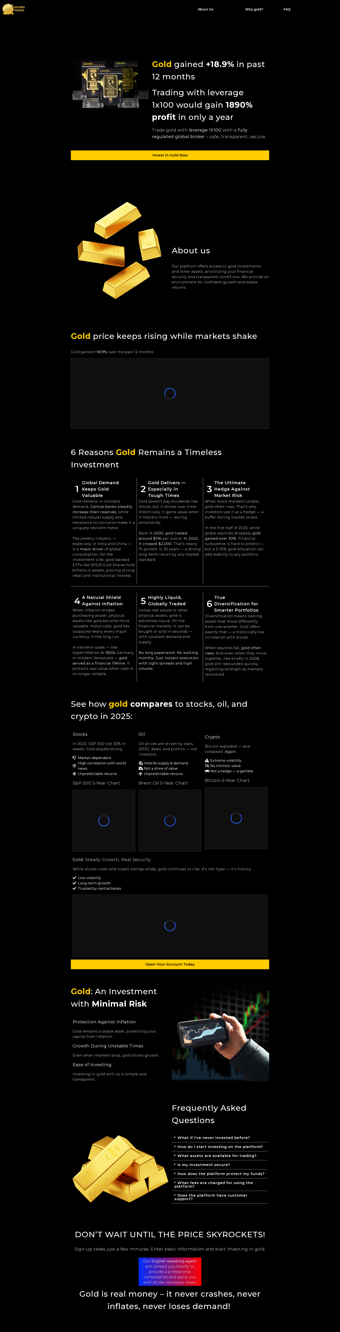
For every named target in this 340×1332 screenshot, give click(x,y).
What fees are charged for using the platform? (213, 1184)
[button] (219, 1137)
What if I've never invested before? (213, 1138)
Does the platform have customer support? (210, 1197)
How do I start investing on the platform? (220, 1147)
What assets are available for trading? (217, 1156)
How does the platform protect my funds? (221, 1174)
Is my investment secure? (203, 1165)
